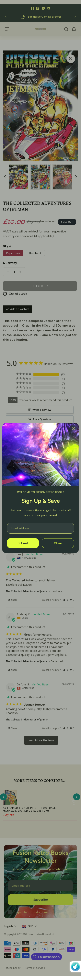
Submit (23, 543)
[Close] (73, 428)
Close (58, 543)
